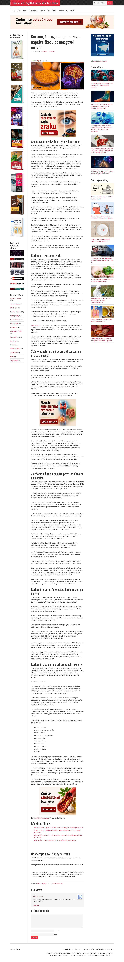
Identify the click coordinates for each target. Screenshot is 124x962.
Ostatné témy (14, 337)
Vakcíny (12, 356)
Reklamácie (110, 949)
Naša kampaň (14, 323)
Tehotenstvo (14, 352)
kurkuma (55, 883)
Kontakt (72, 10)
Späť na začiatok (15, 949)
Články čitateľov (15, 304)
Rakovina (42, 10)
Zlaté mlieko (35, 325)
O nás (19, 10)
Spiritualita (13, 345)
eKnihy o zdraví (63, 10)
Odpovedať (36, 905)
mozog (60, 883)
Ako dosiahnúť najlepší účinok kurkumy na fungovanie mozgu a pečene (58, 828)
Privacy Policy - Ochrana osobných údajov (93, 949)
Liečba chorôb (33, 10)
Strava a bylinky (51, 10)
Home (13, 10)
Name (56, 931)
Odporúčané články (16, 331)
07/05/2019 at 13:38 (38, 897)
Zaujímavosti (14, 360)
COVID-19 (13, 308)
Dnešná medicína (15, 312)
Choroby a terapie (15, 298)
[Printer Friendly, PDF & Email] (40, 60)
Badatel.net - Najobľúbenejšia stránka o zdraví (35, 3)
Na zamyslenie (14, 319)
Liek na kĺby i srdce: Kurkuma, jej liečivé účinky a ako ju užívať (55, 840)
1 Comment (51, 51)
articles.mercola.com (42, 818)
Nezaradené (13, 327)
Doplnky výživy (14, 316)
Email (55, 935)
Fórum (25, 10)
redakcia (44, 51)
